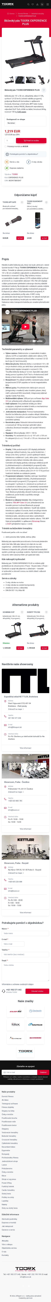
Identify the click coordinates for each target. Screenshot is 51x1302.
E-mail (5, 939)
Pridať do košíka (32, 140)
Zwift (9, 524)
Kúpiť (21, 238)
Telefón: (5, 950)
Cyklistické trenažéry (10, 1143)
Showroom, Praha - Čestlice (16, 782)
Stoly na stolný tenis (10, 1208)
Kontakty (5, 1255)
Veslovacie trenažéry (10, 1132)
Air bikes (5, 1100)
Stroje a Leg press (9, 1179)
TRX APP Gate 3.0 (20, 503)
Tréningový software (10, 1104)
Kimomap (36, 521)
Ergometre (6, 1150)
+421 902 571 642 (13, 990)
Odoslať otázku (37, 991)
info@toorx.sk (25, 1277)
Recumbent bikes (8, 1147)
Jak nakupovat (7, 1226)
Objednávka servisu (9, 1248)
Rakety (4, 1204)
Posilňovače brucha (9, 1118)
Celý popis (21, 112)
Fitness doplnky (8, 1107)
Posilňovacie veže (9, 1122)
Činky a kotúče (7, 1114)
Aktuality (5, 1241)
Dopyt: (5, 960)
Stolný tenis (6, 1194)
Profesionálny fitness (10, 1158)
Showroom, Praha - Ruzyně (16, 863)
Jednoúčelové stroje (10, 1161)
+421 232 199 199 (34, 1274)
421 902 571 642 (14, 718)
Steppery (5, 1129)
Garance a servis (8, 1230)
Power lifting (7, 1183)
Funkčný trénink (8, 1186)
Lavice (4, 1165)
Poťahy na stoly (8, 1197)
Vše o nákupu (7, 1244)
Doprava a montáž (9, 1223)
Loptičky (5, 1201)
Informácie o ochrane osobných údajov (18, 984)
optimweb (29, 1298)
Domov (12, 14)
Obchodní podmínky (9, 1219)
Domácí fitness (23, 14)
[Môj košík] (42, 4)
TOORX (15, 174)
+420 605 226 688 (15, 882)
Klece (4, 1176)
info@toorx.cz (13, 810)
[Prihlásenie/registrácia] (37, 4)
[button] (46, 632)
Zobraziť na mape (15, 709)
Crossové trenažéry (9, 1140)
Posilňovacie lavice (9, 1125)
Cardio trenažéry (8, 1190)
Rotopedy (5, 1154)
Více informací (25, 748)
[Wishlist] (32, 4)
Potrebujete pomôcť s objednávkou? (24, 154)
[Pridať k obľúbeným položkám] (43, 90)
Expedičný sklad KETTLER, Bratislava (21, 696)
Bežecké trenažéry (38, 14)
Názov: (5, 929)
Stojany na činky (8, 1111)
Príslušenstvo (7, 1168)
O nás (4, 1252)
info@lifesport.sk (15, 727)
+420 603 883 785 (15, 801)
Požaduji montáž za (17, 146)
